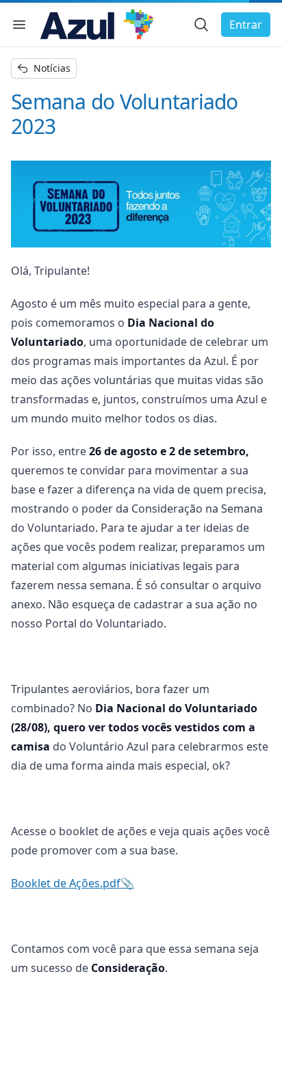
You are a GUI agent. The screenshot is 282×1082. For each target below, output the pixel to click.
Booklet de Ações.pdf (65, 883)
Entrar (245, 24)
